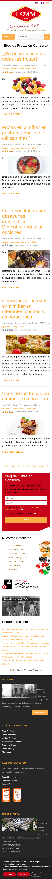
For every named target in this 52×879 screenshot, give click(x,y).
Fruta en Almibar (16, 549)
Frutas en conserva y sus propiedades (19, 68)
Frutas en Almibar (9, 735)
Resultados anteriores (15, 466)
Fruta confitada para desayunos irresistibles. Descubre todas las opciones (23, 221)
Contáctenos (39, 713)
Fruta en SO (15, 565)
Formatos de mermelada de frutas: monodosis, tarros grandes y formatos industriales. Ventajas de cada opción (25, 646)
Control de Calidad (9, 781)
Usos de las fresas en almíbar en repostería (25, 396)
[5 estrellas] (12, 72)
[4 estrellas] (10, 72)
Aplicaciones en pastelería (13, 326)
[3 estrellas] (8, 72)
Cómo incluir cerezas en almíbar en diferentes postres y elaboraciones (24, 308)
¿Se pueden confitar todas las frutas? (23, 56)
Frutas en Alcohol (9, 745)
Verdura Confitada (17, 553)
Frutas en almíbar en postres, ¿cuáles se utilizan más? (24, 133)
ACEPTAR (9, 874)
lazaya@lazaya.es (15, 845)
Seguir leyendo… (13, 114)
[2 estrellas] (5, 72)
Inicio (12, 670)
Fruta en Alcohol (16, 561)
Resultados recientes (37, 466)
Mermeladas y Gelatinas (12, 742)
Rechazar (23, 874)
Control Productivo (9, 777)
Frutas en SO (8, 749)
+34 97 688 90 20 (13, 848)
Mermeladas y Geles (18, 557)
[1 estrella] (3, 72)
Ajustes (36, 874)
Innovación (6, 784)
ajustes (24, 869)
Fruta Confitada (16, 545)
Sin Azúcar (13, 569)
